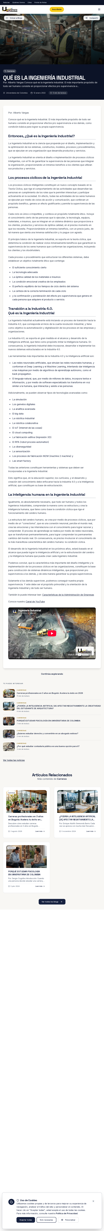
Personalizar (70, 1220)
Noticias (6, 2)
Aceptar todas (26, 1220)
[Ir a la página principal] (9, 9)
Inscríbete (57, 9)
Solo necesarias (46, 1220)
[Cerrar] (93, 1201)
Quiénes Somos (18, 2)
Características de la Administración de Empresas (68, 594)
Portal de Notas (40, 2)
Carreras (11, 71)
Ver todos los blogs (50, 902)
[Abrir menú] (99, 9)
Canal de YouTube (35, 601)
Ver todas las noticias (14, 760)
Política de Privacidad (66, 1213)
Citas (30, 2)
